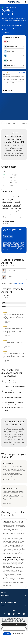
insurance (12, 431)
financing (18, 434)
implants (5, 492)
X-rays (6, 469)
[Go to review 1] (6, 90)
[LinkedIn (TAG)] (24, 614)
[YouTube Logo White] (19, 614)
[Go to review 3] (9, 90)
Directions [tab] (24, 123)
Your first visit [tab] (16, 123)
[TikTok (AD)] (14, 614)
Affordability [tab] (8, 123)
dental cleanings (9, 491)
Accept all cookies (14, 624)
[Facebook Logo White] (9, 614)
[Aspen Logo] (14, 2)
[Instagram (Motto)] (4, 614)
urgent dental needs (13, 492)
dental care (7, 429)
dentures (21, 491)
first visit (8, 466)
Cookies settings (14, 628)
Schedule (7, 633)
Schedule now (8, 236)
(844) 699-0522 (18, 634)
